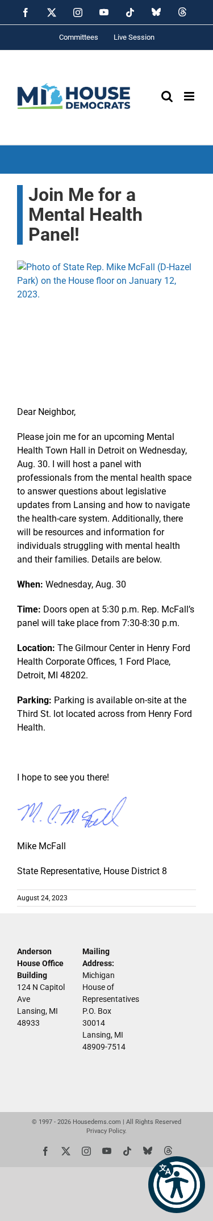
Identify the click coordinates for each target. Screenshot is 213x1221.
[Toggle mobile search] (167, 96)
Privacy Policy (105, 1131)
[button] (176, 1184)
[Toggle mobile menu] (190, 96)
